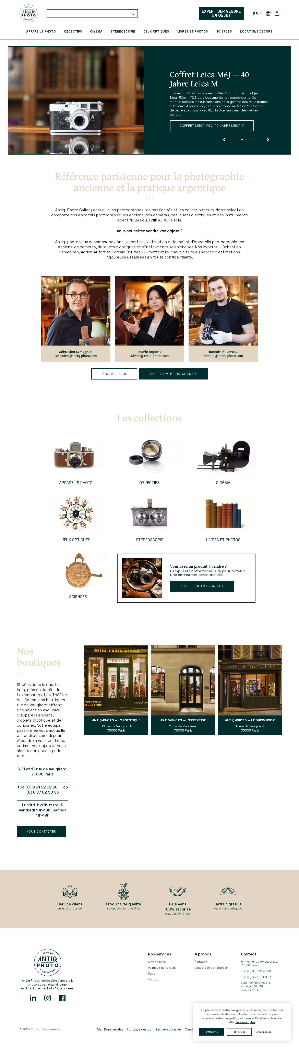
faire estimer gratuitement (173, 374)
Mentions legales (110, 1029)
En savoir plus (114, 374)
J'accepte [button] (212, 1031)
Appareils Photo (41, 31)
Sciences (224, 31)
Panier (152, 973)
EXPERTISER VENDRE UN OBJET (221, 13)
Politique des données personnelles (154, 1029)
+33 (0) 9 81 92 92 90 (256, 971)
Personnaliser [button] (263, 1032)
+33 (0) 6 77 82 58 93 (256, 977)
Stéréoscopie (123, 31)
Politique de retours (162, 967)
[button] (224, 139)
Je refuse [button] (239, 1031)
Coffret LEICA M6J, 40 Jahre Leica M (212, 126)
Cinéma (96, 31)
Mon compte (157, 962)
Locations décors (256, 31)
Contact (154, 979)
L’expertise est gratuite (202, 586)
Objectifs (73, 31)
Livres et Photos (192, 31)
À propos (201, 962)
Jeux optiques (156, 31)
